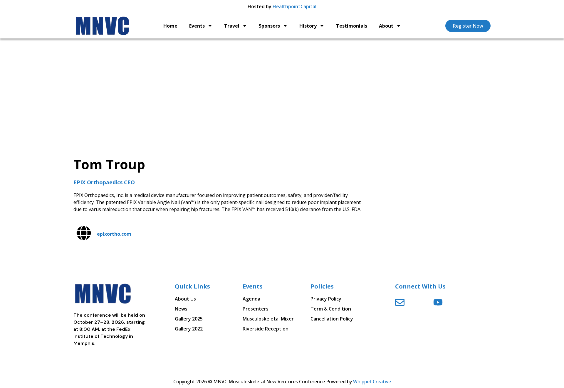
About (386, 26)
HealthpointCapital (294, 6)
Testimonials (351, 26)
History (308, 26)
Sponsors (269, 26)
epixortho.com (114, 234)
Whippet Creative (372, 381)
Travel (231, 26)
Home (170, 26)
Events (197, 26)
